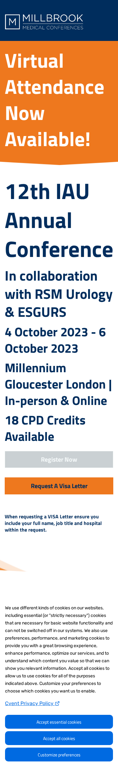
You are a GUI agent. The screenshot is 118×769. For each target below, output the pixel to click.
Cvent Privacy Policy (30, 703)
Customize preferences (59, 754)
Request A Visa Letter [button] (59, 486)
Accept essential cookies (59, 722)
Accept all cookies (59, 738)
